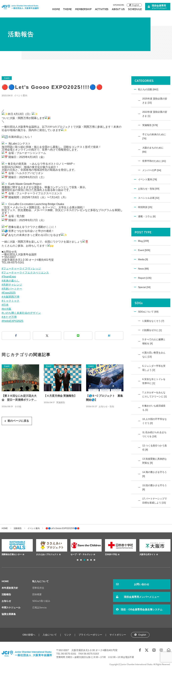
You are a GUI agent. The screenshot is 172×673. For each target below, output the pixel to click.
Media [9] (143, 259)
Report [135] (144, 278)
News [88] (143, 268)
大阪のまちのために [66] (152, 149)
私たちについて (40, 581)
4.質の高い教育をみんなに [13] (153, 354)
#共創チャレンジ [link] (12, 284)
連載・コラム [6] (147, 216)
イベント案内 (20, 95)
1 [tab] (77, 560)
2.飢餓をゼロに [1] (152, 330)
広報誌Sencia (39, 607)
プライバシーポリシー (90, 634)
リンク (67, 634)
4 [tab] (88, 560)
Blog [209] (143, 241)
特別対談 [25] (145, 207)
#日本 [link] (5, 304)
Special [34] (144, 287)
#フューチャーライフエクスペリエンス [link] (25, 272)
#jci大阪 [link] (6, 308)
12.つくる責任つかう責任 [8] (154, 447)
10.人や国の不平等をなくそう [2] (154, 421)
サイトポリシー (118, 634)
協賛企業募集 (9, 614)
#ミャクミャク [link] (10, 300)
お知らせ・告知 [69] (148, 188)
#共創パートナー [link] (12, 288)
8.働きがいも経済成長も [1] (153, 407)
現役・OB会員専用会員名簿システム (141, 609)
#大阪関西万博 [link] (10, 296)
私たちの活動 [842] (148, 89)
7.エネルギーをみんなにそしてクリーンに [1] (154, 394)
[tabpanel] (17, 548)
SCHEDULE (135, 9)
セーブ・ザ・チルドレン (82, 554)
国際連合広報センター (12, 554)
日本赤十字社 (111, 554)
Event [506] (144, 250)
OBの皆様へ (29, 634)
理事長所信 (38, 587)
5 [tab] (91, 560)
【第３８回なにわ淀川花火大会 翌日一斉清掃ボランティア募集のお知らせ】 (19, 398)
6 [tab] (94, 560)
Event (6, 78)
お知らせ (6, 601)
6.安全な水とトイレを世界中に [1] (153, 381)
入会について (50, 634)
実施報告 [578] (150, 125)
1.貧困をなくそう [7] (153, 321)
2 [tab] (81, 560)
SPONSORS (118, 5)
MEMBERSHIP (83, 9)
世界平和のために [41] (154, 161)
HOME (56, 9)
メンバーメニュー (159, 6)
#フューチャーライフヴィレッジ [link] (21, 268)
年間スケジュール (11, 607)
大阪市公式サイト (147, 554)
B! (109, 335)
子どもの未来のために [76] (154, 136)
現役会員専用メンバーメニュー (141, 596)
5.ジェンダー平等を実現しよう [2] (153, 368)
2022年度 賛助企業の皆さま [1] (154, 114)
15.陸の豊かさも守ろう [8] (154, 487)
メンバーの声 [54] (151, 170)
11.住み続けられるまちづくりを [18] (154, 434)
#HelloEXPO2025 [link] (12, 321)
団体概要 (37, 594)
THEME (67, 9)
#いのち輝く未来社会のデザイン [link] (21, 312)
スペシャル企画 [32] (148, 198)
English (135, 5)
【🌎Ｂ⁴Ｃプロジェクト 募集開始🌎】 (104, 397)
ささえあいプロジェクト (47, 554)
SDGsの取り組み (41, 601)
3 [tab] (84, 560)
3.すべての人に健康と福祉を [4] (153, 341)
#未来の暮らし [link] (10, 280)
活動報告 (18, 528)
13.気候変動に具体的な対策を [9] (154, 460)
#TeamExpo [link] (9, 276)
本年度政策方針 (10, 587)
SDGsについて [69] (148, 311)
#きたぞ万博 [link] (9, 317)
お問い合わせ (141, 584)
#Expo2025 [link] (8, 292)
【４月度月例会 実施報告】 (60, 395)
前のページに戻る (18, 420)
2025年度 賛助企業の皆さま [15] (154, 100)
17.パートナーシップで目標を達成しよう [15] (154, 500)
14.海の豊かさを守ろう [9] (154, 474)
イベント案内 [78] (147, 179)
